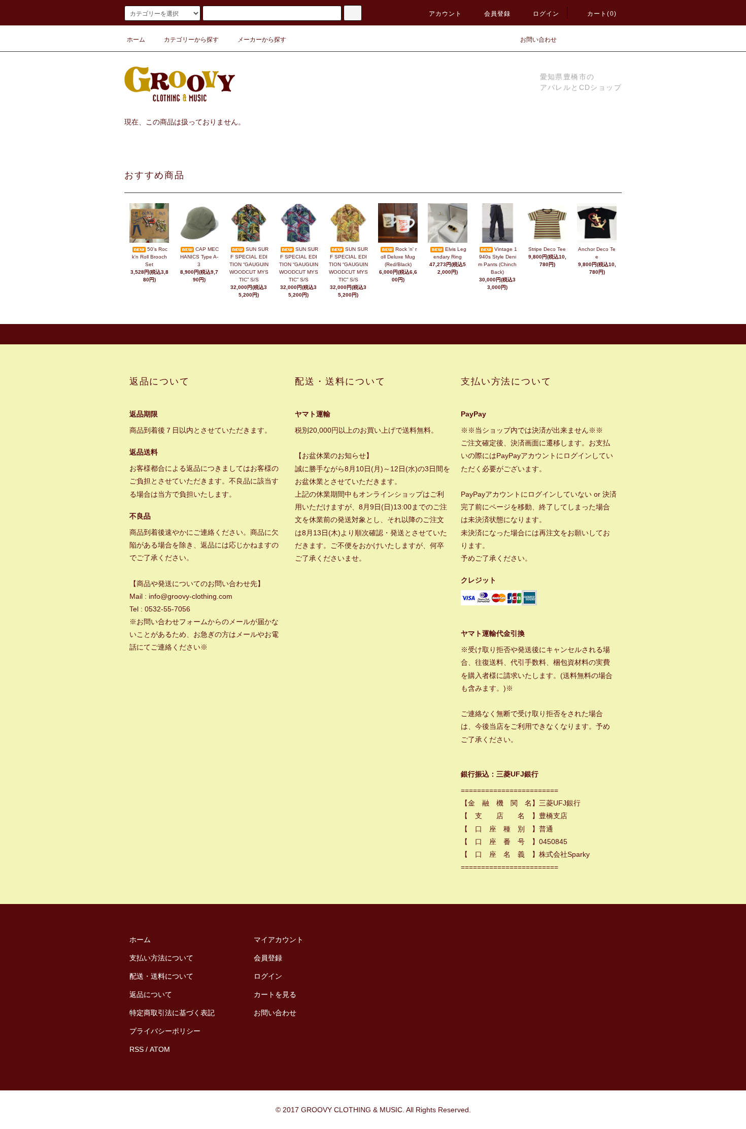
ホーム (136, 39)
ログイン (546, 13)
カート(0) (602, 13)
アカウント (445, 13)
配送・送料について (161, 976)
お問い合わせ (538, 39)
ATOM (160, 1049)
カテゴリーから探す (191, 39)
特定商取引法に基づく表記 (172, 1013)
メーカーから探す (262, 39)
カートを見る (275, 994)
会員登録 (497, 13)
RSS (136, 1049)
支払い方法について (161, 958)
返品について (150, 994)
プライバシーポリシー (164, 1031)
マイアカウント (278, 940)
